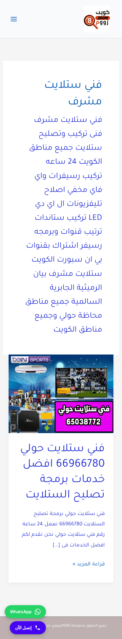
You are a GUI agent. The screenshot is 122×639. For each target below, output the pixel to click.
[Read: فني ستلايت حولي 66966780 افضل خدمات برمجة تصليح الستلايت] (61, 394)
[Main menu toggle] (14, 19)
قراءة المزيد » (89, 566)
